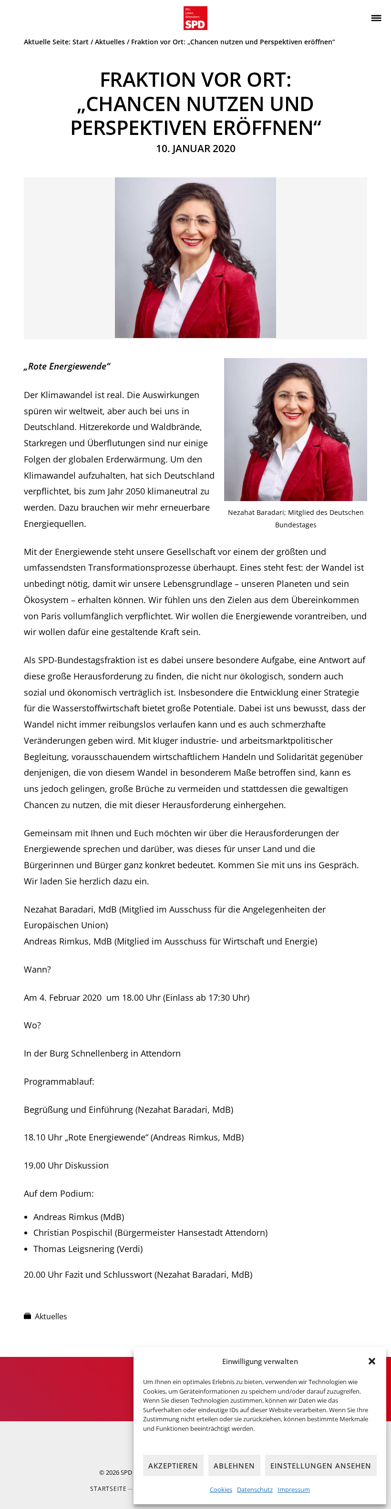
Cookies (221, 1489)
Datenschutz (255, 1489)
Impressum (294, 1489)
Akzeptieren (173, 1465)
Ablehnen (234, 1465)
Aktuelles (51, 1316)
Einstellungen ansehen (320, 1465)
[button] (372, 1361)
